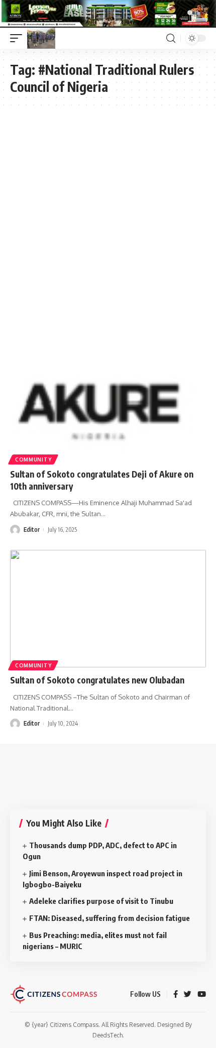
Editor (32, 529)
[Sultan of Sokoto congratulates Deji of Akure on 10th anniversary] (108, 402)
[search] (171, 38)
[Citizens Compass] (41, 38)
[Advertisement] (108, 221)
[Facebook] (175, 995)
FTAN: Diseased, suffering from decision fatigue (110, 917)
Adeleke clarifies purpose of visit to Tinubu (102, 900)
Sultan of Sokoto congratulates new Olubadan (98, 679)
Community (33, 459)
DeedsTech (107, 1035)
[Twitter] (187, 995)
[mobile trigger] (18, 38)
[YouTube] (201, 995)
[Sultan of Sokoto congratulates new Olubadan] (108, 608)
